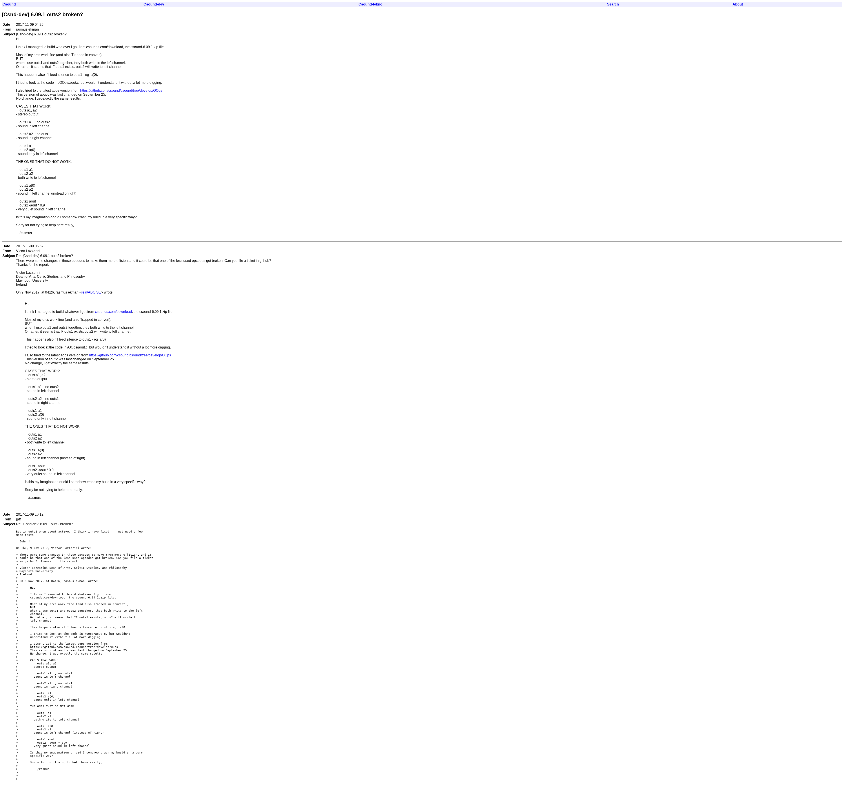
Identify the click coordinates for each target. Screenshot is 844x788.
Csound (9, 4)
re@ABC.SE (91, 292)
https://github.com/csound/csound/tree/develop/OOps (121, 90)
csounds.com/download (113, 312)
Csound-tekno (370, 4)
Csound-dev (154, 4)
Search (613, 4)
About (738, 4)
